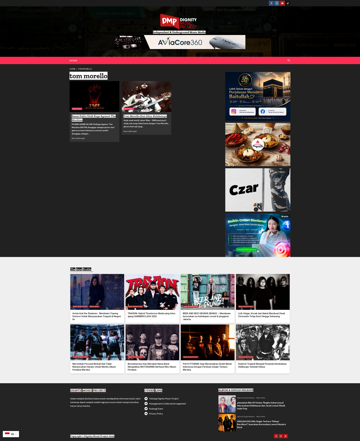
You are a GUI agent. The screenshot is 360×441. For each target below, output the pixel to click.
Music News (77, 109)
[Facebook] (271, 3)
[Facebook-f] (276, 436)
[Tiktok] (287, 3)
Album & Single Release (246, 398)
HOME (73, 60)
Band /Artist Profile (80, 306)
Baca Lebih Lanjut (78, 138)
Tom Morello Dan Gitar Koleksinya (145, 116)
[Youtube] (282, 3)
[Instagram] (276, 3)
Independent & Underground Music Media (179, 32)
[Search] (288, 60)
